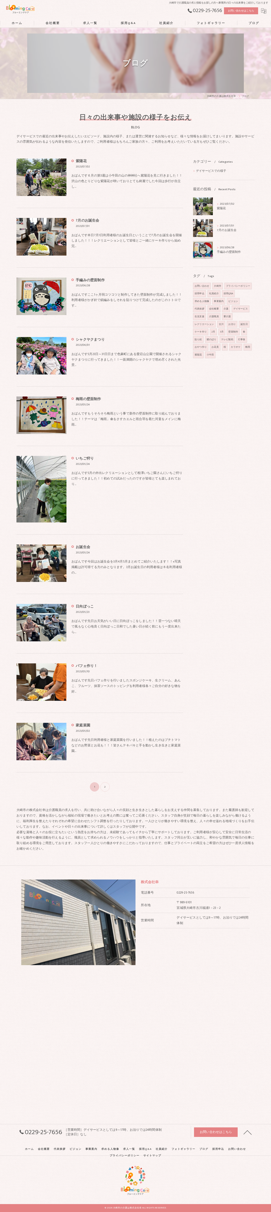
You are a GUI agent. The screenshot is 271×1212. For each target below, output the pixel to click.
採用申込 (199, 293)
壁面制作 (233, 332)
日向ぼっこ (85, 606)
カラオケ (235, 347)
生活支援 (199, 316)
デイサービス (240, 309)
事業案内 (219, 301)
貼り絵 (198, 339)
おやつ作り (201, 347)
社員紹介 (214, 293)
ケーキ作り (201, 332)
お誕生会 (83, 547)
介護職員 (214, 316)
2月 (213, 332)
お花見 (215, 347)
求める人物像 (202, 301)
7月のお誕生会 (87, 220)
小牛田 (210, 355)
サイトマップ (152, 1155)
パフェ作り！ (86, 666)
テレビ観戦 (227, 339)
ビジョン (233, 301)
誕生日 (244, 324)
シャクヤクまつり (90, 340)
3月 (222, 332)
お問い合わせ (202, 286)
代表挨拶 (199, 309)
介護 (226, 309)
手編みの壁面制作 (90, 280)
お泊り (232, 324)
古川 (221, 324)
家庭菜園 (83, 725)
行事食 (241, 339)
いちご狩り (85, 458)
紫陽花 (81, 161)
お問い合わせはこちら (241, 11)
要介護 (227, 316)
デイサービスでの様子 (211, 171)
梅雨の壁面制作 (88, 399)
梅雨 (247, 347)
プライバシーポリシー (238, 286)
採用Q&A (228, 293)
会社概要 (214, 309)
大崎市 (217, 286)
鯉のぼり (211, 339)
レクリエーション (204, 324)
